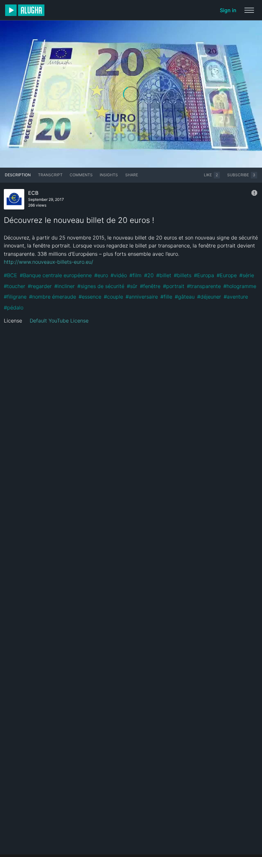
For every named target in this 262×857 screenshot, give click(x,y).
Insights (109, 174)
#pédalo (13, 307)
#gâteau (185, 296)
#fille (166, 296)
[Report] (254, 193)
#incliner (64, 286)
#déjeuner (209, 296)
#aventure (236, 296)
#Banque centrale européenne (56, 275)
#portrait (173, 286)
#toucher (14, 286)
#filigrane (15, 296)
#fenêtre (150, 286)
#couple (113, 296)
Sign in (228, 10)
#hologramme (239, 286)
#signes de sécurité (100, 286)
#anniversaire (142, 296)
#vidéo (119, 275)
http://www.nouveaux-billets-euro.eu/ (48, 262)
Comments (81, 174)
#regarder (40, 286)
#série (246, 275)
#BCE (10, 275)
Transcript (50, 174)
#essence (90, 296)
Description (18, 174)
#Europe (227, 275)
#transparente (204, 286)
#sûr (132, 286)
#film (135, 275)
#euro (101, 275)
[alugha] (24, 10)
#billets (182, 275)
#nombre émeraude (52, 296)
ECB (33, 193)
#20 (149, 275)
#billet (163, 275)
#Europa (204, 275)
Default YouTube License (59, 320)
